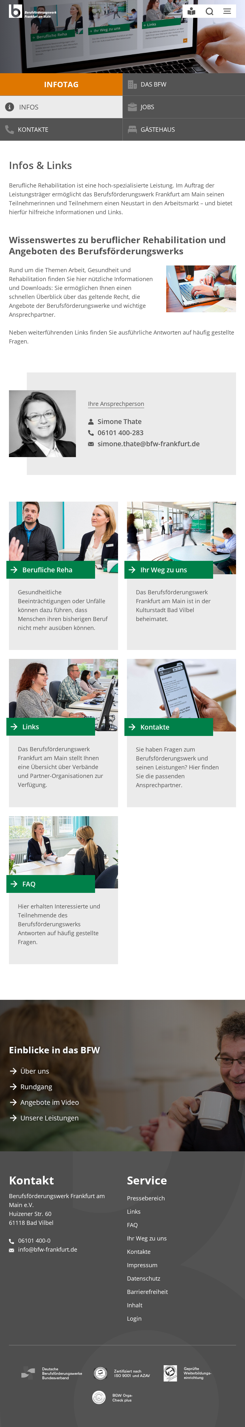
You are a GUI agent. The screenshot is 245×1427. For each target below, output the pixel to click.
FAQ (29, 884)
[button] (209, 11)
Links (30, 726)
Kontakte (33, 129)
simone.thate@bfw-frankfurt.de (149, 443)
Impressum (142, 1265)
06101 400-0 (34, 1240)
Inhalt (134, 1305)
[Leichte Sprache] (191, 11)
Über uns (34, 1071)
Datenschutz (143, 1278)
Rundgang (36, 1086)
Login (134, 1318)
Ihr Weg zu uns (163, 569)
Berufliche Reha (47, 569)
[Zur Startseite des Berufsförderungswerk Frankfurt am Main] (33, 11)
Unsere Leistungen (49, 1117)
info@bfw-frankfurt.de (47, 1249)
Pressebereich (146, 1198)
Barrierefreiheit (147, 1292)
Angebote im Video (49, 1102)
